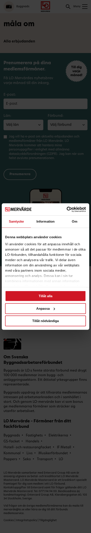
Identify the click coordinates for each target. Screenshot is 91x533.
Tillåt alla (45, 296)
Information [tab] (45, 221)
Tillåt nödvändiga (45, 321)
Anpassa (43, 308)
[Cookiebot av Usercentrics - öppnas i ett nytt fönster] (66, 209)
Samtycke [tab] (16, 221)
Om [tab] (74, 221)
